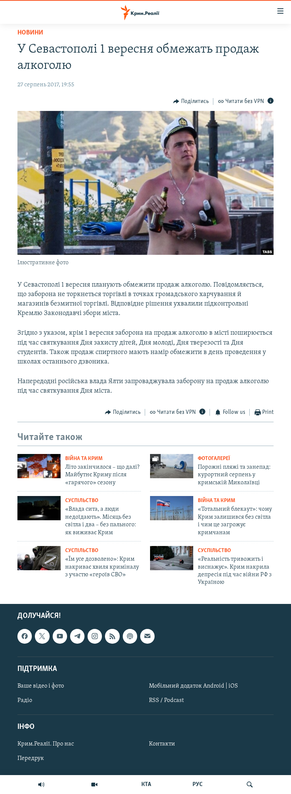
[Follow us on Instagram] (95, 636)
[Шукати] (249, 784)
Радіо (24, 700)
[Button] (191, 101)
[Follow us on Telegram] (77, 636)
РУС (197, 785)
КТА (146, 785)
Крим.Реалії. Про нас (45, 744)
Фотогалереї (214, 459)
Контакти (162, 744)
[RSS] (112, 636)
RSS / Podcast (166, 700)
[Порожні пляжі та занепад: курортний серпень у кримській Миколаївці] (171, 466)
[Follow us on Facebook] (24, 636)
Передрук (30, 758)
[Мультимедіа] (94, 784)
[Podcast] (130, 636)
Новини (30, 33)
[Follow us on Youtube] (60, 636)
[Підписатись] (147, 636)
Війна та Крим (84, 459)
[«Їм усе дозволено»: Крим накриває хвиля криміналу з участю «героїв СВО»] (39, 558)
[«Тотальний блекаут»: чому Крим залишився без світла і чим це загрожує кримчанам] (171, 508)
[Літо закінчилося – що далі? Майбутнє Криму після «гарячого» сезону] (39, 466)
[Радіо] (41, 784)
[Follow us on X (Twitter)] (42, 636)
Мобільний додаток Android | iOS (193, 686)
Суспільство (81, 501)
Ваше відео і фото (40, 686)
